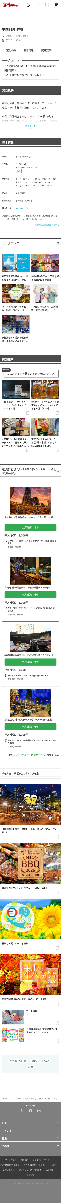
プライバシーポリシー (42, 1159)
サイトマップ (10, 1159)
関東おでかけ (30, 1098)
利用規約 (24, 1159)
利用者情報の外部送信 (9, 1164)
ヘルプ (53, 1164)
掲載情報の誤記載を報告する (47, 224)
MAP (18, 171)
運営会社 (30, 1174)
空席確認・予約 (30, 527)
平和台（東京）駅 (18, 1060)
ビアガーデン (38, 754)
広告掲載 (49, 1169)
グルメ (46, 1060)
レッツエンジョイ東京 (12, 1098)
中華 (31, 1067)
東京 (35, 1060)
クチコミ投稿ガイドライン (35, 1164)
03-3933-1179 (22, 208)
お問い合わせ (9, 1169)
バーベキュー (21, 754)
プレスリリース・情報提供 (30, 1169)
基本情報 (8, 142)
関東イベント (45, 1098)
